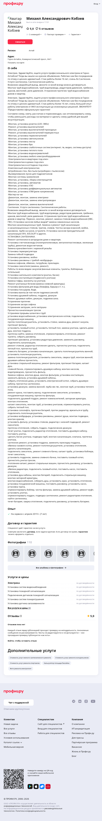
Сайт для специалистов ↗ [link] (51, 724)
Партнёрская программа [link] (84, 742)
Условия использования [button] (16, 737)
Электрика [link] (14, 583)
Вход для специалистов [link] (50, 728)
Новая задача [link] (11, 724)
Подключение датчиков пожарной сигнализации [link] (33, 595)
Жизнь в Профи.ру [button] (81, 751)
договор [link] (31, 531)
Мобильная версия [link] (14, 746)
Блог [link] (74, 756)
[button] (34, 34)
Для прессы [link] (78, 737)
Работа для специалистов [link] (51, 733)
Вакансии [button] (77, 746)
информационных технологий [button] (18, 806)
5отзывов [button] (46, 28)
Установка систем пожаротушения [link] (26, 599)
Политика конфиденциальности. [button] (31, 811)
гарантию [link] (83, 531)
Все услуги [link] (9, 728)
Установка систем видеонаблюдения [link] (27, 587)
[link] (20, 41)
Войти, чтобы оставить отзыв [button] (22, 640)
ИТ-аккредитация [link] (81, 728)
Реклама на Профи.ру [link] (83, 733)
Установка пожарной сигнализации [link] (26, 591)
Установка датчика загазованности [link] (26, 603)
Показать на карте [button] (16, 62)
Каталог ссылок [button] (12, 742)
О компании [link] (78, 724)
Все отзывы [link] (10, 733)
